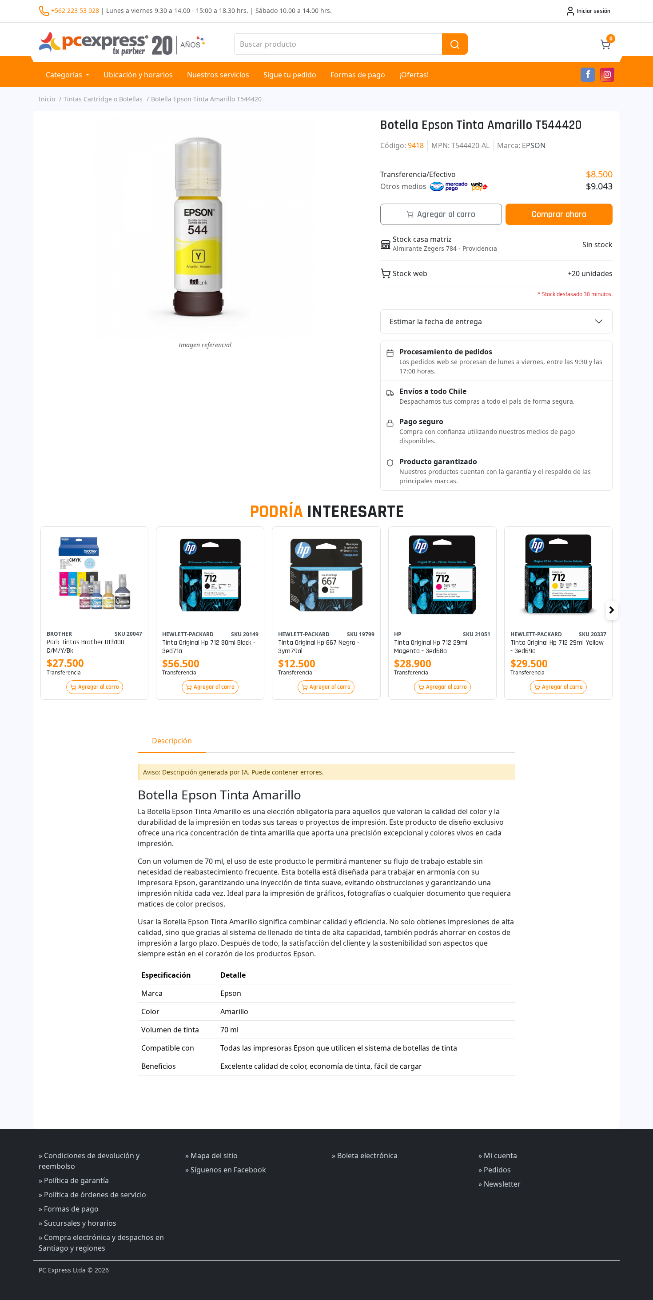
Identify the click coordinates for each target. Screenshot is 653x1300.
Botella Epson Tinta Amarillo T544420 (206, 99)
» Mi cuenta (497, 1155)
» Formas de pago (69, 1209)
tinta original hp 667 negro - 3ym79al (318, 646)
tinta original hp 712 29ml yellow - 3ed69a (557, 646)
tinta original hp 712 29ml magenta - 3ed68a (430, 646)
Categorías (65, 75)
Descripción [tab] (172, 741)
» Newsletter (499, 1184)
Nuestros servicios (218, 75)
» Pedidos (494, 1170)
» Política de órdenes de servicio (92, 1195)
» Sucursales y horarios (77, 1223)
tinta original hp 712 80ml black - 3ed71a (208, 646)
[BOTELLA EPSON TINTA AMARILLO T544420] (205, 229)
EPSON (533, 145)
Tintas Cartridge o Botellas (103, 99)
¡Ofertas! (414, 75)
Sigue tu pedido (289, 75)
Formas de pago (357, 75)
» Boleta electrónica (365, 1155)
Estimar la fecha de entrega (436, 321)
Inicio (47, 99)
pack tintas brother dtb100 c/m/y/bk (85, 646)
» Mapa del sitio (211, 1155)
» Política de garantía (74, 1180)
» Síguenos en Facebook (225, 1170)
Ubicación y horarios (138, 75)
